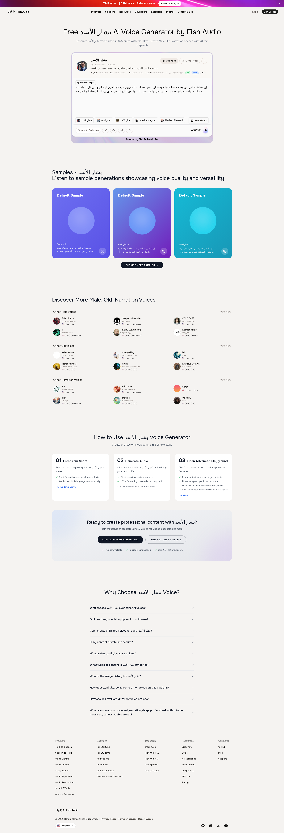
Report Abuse (145, 819)
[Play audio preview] (102, 251)
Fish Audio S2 (152, 753)
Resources (125, 11)
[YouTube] (226, 825)
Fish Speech (151, 764)
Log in (255, 11)
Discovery (187, 747)
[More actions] (204, 61)
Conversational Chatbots (110, 776)
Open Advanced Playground (120, 539)
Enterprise (156, 11)
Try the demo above (66, 487)
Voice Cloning (62, 758)
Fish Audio (23, 11)
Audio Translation (64, 782)
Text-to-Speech (63, 747)
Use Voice (171, 60)
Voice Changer (62, 764)
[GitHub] (203, 825)
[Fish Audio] (10, 12)
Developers (141, 11)
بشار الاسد (122, 244)
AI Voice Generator (65, 794)
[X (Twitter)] (218, 825)
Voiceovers (102, 764)
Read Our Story (168, 3)
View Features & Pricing (165, 539)
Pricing (170, 11)
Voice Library (188, 764)
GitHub (222, 747)
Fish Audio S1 (152, 758)
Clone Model (191, 60)
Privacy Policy (108, 819)
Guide (185, 753)
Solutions (110, 11)
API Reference (189, 758)
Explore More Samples (140, 265)
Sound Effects (62, 788)
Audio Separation (64, 776)
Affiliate (186, 776)
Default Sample (87, 82)
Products (96, 11)
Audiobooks (103, 758)
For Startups (103, 747)
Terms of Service (127, 819)
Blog (220, 753)
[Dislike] (121, 130)
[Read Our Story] (142, 3)
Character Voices (105, 770)
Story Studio (61, 770)
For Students (103, 753)
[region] (130, 120)
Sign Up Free (270, 11)
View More (225, 312)
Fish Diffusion (152, 770)
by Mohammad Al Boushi (103, 64)
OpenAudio (150, 747)
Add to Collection (90, 130)
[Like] (113, 130)
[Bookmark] (129, 130)
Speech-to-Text (63, 753)
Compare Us (188, 770)
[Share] (105, 130)
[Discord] (210, 825)
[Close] (279, 3)
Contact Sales (185, 11)
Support (222, 758)
